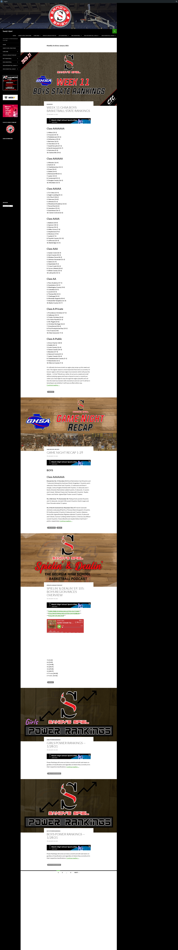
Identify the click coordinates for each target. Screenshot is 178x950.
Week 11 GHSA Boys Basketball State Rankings (68, 109)
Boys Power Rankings (53, 831)
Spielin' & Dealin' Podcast (54, 585)
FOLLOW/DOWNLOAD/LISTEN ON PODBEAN (64, 613)
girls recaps (51, 527)
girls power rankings (54, 773)
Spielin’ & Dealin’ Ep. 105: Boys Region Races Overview (65, 591)
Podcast (50, 682)
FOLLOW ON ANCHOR (56, 616)
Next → (76, 872)
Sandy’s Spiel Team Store (24, 35)
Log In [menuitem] (5, 1)
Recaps (57, 449)
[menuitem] (1, 1)
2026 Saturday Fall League (91, 35)
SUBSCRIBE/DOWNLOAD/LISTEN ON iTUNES (63, 611)
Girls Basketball (75, 35)
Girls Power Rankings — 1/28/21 (66, 744)
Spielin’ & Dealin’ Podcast (49, 35)
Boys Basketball (63, 35)
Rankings (50, 104)
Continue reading (53, 385)
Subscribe (36, 35)
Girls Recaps (50, 449)
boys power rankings (54, 864)
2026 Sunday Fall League (108, 35)
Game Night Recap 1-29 (65, 452)
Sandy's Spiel (7, 31)
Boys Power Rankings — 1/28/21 (66, 835)
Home (14, 35)
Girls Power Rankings (53, 739)
